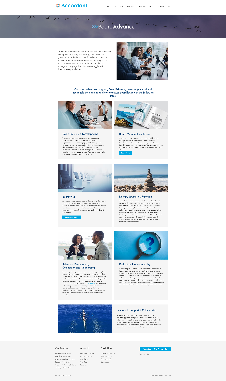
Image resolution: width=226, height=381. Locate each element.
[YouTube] (148, 354)
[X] (144, 354)
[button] (169, 6)
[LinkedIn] (140, 354)
